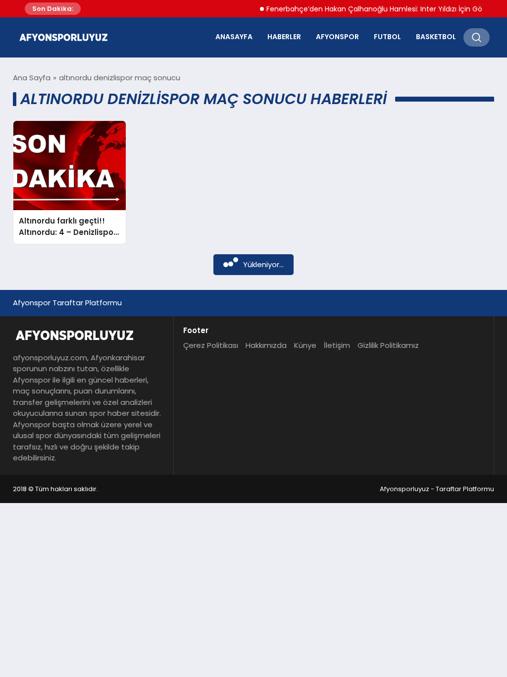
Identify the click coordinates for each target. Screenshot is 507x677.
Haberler (284, 37)
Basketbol (436, 37)
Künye (305, 345)
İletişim (337, 345)
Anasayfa (234, 37)
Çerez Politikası (210, 345)
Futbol (387, 37)
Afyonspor (337, 37)
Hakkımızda (266, 345)
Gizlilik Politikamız (388, 345)
